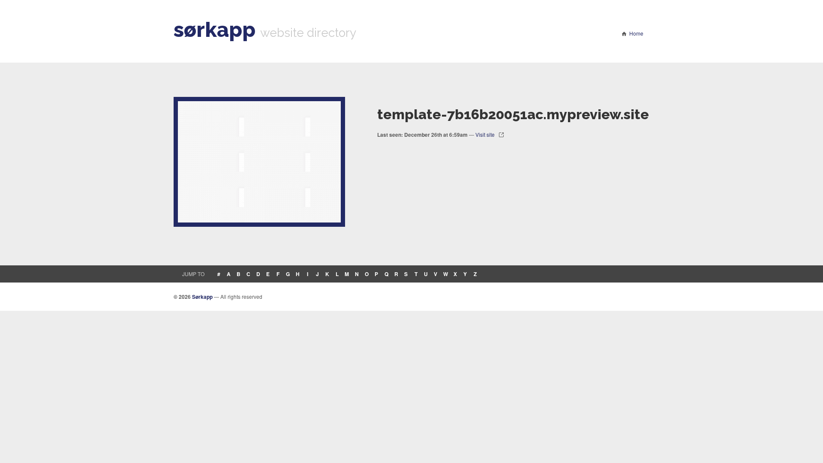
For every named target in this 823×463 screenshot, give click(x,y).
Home (636, 33)
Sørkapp (202, 297)
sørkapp (214, 30)
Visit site (485, 134)
